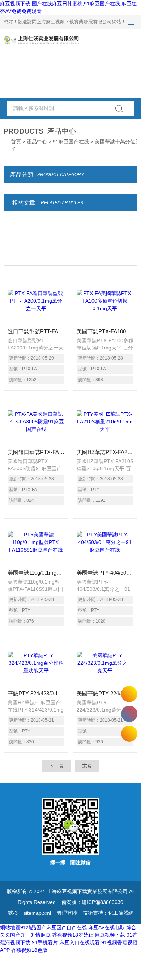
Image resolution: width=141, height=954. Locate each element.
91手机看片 (45, 942)
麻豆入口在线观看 (79, 942)
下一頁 (56, 766)
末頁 (87, 766)
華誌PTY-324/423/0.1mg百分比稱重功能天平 (36, 693)
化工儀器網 (120, 913)
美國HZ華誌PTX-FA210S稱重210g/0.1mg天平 (105, 452)
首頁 (16, 141)
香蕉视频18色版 (29, 950)
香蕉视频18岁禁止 (72, 935)
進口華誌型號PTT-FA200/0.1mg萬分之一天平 (36, 331)
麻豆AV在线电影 (106, 927)
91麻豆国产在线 (71, 141)
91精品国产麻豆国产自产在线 (53, 927)
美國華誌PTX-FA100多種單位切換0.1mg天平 (105, 331)
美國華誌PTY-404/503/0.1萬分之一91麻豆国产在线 (105, 573)
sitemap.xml (37, 913)
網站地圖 (10, 927)
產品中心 (37, 141)
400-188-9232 (129, 714)
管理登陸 (67, 913)
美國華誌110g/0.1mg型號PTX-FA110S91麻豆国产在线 (36, 573)
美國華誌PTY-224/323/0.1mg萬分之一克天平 (105, 693)
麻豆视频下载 (110, 935)
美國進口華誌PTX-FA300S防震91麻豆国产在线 (36, 452)
